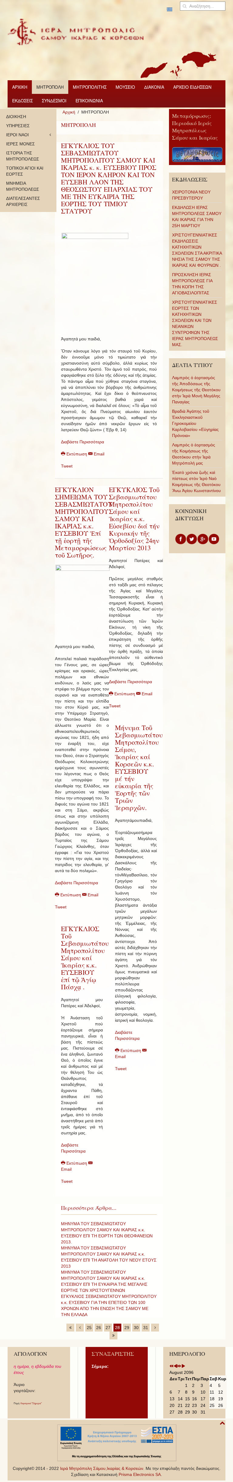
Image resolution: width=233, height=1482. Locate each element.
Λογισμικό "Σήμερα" (31, 1403)
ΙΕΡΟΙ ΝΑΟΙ (17, 134)
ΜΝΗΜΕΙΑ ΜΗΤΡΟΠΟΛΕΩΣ (22, 186)
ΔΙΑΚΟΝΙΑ (154, 87)
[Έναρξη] (70, 1327)
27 (108, 1327)
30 (136, 1327)
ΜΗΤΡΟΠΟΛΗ (50, 87)
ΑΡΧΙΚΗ (19, 87)
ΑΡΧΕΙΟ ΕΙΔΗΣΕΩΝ (192, 87)
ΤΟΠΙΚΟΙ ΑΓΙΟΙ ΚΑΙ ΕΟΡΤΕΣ (24, 171)
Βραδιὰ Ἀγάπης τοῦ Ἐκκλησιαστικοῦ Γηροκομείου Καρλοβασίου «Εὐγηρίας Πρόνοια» (195, 423)
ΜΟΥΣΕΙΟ (125, 87)
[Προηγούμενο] (80, 1327)
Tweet (67, 466)
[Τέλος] (113, 1335)
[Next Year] (179, 1366)
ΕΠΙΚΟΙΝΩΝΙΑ (89, 101)
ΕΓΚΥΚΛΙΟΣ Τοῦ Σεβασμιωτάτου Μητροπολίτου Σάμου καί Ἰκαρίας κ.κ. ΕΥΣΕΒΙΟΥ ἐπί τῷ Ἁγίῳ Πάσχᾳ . (85, 957)
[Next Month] (183, 1366)
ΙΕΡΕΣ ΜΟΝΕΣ (20, 143)
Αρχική (68, 112)
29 (126, 1327)
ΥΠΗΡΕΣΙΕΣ (18, 125)
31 (145, 1327)
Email (98, 454)
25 (89, 1327)
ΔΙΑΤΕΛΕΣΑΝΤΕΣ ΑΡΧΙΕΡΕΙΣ (23, 201)
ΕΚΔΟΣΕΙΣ (22, 101)
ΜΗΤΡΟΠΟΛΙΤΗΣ (89, 87)
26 (98, 1327)
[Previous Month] (175, 1366)
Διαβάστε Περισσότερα (82, 441)
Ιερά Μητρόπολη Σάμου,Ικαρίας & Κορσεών (101, 1468)
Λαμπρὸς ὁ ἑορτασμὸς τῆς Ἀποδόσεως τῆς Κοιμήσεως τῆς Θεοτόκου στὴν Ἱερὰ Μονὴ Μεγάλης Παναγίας (196, 389)
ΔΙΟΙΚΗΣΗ (16, 116)
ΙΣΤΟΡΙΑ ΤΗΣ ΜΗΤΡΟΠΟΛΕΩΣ (22, 156)
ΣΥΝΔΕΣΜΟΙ (54, 101)
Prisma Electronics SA (140, 1474)
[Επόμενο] (155, 1327)
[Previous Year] (171, 1366)
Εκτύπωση (76, 454)
